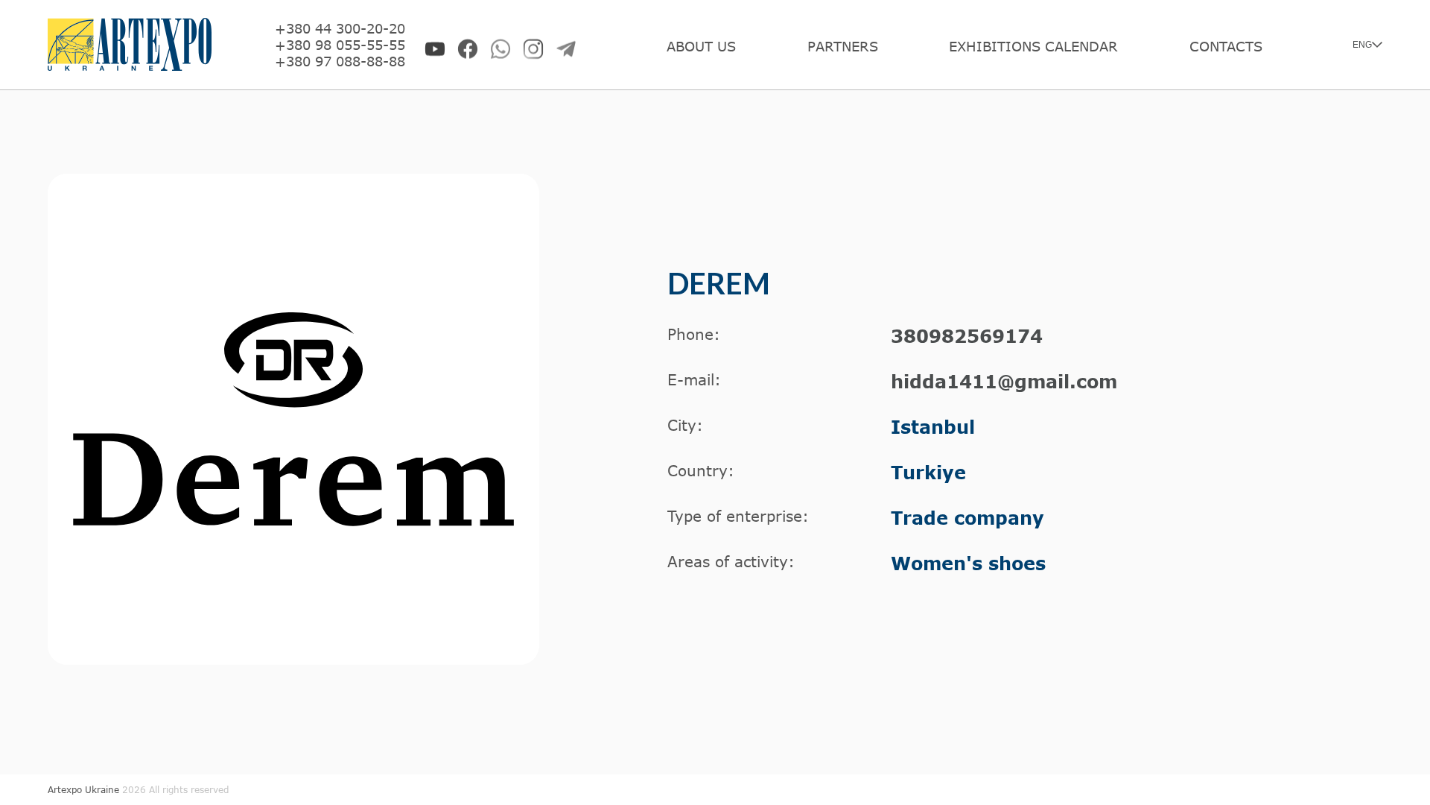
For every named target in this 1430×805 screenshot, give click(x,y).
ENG (1362, 45)
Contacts (1225, 46)
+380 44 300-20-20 (340, 28)
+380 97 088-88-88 (340, 61)
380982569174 (967, 336)
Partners (842, 46)
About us (701, 46)
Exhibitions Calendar (1033, 46)
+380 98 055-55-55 (340, 45)
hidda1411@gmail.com (1004, 381)
